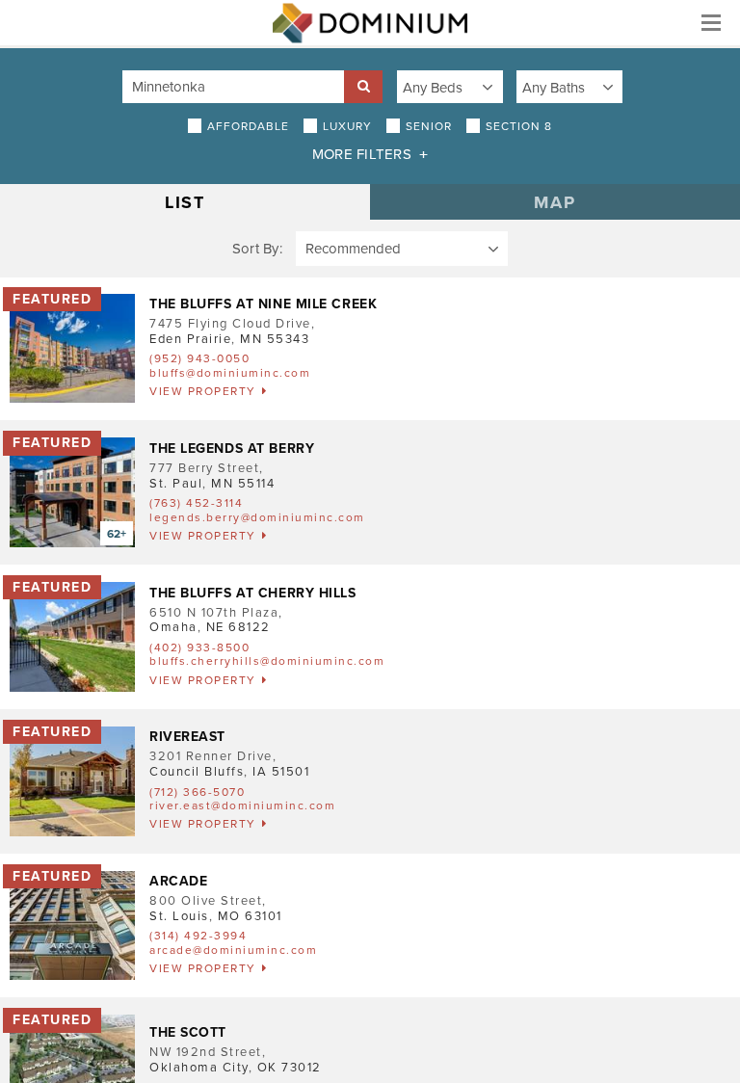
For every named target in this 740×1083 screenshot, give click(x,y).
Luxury (347, 126)
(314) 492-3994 (198, 935)
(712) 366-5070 (197, 792)
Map (555, 202)
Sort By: (257, 248)
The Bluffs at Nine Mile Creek (263, 304)
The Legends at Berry (231, 448)
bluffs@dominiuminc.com (229, 373)
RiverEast (187, 736)
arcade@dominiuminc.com (233, 950)
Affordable (248, 126)
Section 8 (519, 126)
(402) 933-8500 (199, 647)
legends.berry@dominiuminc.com (257, 517)
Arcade (178, 881)
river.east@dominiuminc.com (242, 805)
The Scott (187, 1032)
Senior (429, 126)
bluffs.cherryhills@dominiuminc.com (266, 661)
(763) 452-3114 (196, 503)
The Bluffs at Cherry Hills (253, 593)
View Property (202, 391)
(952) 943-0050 (199, 358)
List (185, 202)
